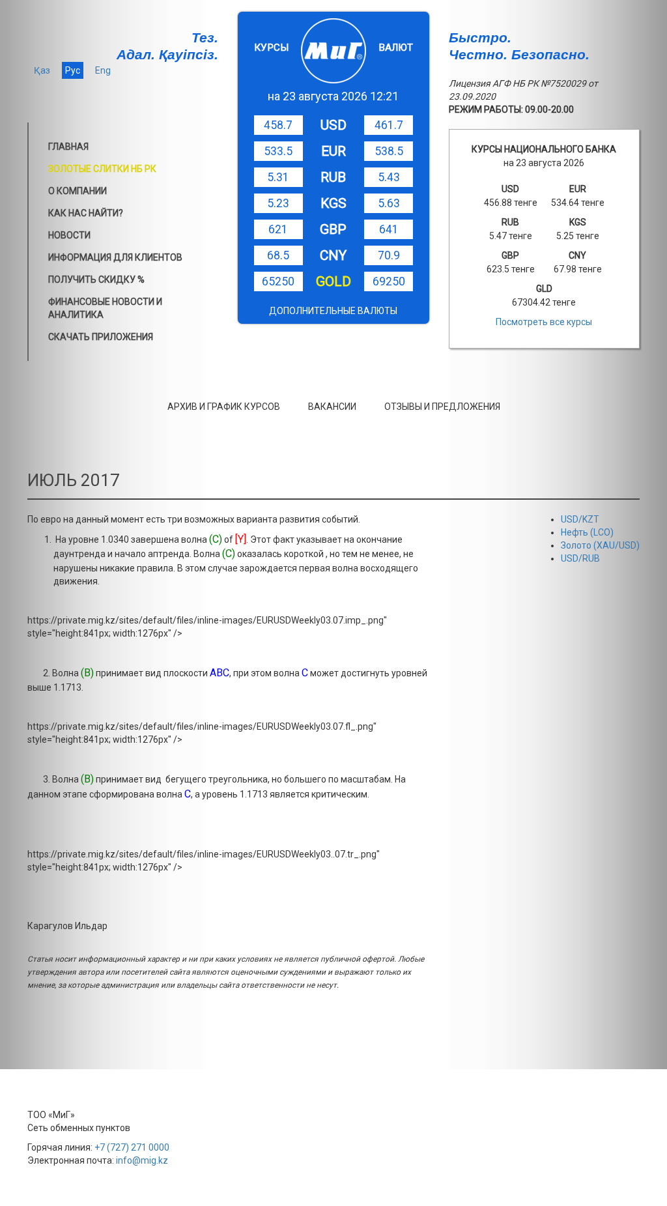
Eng (103, 70)
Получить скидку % (96, 279)
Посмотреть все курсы (544, 322)
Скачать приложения (100, 337)
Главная (68, 146)
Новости (69, 235)
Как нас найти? (85, 213)
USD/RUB (580, 558)
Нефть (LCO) (587, 532)
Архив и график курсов (223, 406)
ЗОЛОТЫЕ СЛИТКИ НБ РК (102, 169)
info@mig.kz (142, 1160)
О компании (77, 191)
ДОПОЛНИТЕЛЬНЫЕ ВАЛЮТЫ (333, 311)
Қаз (42, 70)
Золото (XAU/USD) (600, 545)
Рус (72, 70)
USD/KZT (580, 519)
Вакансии (332, 406)
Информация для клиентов (115, 257)
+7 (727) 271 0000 (131, 1147)
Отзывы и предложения (442, 406)
